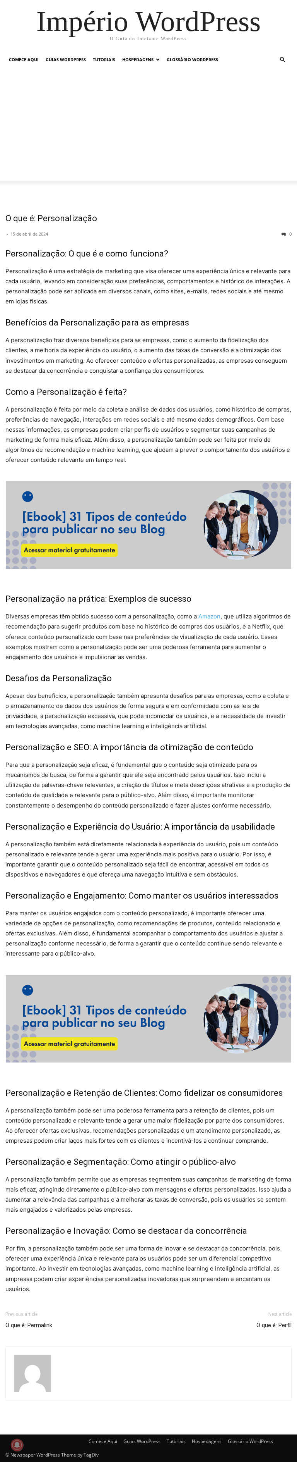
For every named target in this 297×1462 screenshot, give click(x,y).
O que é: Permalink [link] (28, 1325)
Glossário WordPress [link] (192, 59)
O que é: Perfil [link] (274, 1325)
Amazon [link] (209, 616)
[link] (148, 21)
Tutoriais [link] (104, 59)
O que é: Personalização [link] (51, 218)
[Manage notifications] (17, 1445)
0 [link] (290, 234)
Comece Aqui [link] (24, 59)
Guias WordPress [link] (66, 59)
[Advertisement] (148, 127)
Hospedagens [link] (138, 59)
